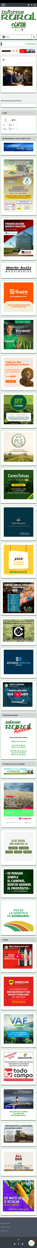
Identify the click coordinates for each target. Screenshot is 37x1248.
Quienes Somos (5, 1223)
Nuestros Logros (5, 1227)
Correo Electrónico (29, 63)
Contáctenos (4, 1231)
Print (19, 63)
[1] (31, 1244)
